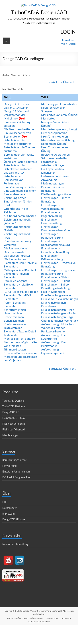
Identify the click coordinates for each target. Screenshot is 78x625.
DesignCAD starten (16, 107)
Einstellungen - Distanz (55, 277)
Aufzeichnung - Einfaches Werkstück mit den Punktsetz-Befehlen (57, 328)
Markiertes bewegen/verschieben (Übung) (55, 122)
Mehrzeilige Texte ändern (20, 338)
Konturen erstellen (15, 324)
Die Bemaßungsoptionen (56, 194)
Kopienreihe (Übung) (54, 143)
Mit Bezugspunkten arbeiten (59, 104)
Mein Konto (68, 43)
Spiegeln (46, 111)
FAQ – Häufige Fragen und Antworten (25, 618)
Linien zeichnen (13, 313)
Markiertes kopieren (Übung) (59, 115)
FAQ (4, 502)
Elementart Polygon (16, 273)
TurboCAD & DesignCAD (39, 12)
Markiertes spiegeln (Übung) (59, 129)
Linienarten (48, 172)
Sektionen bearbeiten (54, 158)
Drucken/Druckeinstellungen (59, 299)
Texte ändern (12, 335)
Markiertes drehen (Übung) (58, 140)
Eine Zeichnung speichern (20, 190)
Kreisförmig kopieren (54, 136)
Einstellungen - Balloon (55, 284)
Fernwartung (9, 466)
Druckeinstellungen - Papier (59, 313)
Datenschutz (9, 508)
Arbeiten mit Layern (53, 165)
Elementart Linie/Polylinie (20, 263)
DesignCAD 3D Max (13, 418)
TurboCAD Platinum (13, 406)
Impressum (8, 514)
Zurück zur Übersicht (62, 82)
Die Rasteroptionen (16, 248)
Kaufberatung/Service (14, 460)
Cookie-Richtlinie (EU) (39, 621)
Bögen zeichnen (14, 320)
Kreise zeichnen (14, 317)
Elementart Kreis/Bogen (19, 284)
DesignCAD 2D (10, 412)
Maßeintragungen (52, 183)
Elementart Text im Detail (20, 331)
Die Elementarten (15, 259)
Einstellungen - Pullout (55, 281)
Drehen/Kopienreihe (54, 133)
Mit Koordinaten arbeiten (20, 216)
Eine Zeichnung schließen (20, 187)
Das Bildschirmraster (17, 255)
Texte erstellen (13, 327)
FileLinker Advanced (13, 429)
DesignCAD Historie (17, 104)
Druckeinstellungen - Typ (57, 317)
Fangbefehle (49, 161)
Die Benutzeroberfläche (19, 129)
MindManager (10, 435)
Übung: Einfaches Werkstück (59, 320)
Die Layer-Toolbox (52, 169)
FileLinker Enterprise (13, 424)
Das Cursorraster (15, 252)
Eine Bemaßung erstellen (56, 295)
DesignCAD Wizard (16, 111)
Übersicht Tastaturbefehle (20, 161)
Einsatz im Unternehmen (16, 472)
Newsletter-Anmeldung (15, 544)
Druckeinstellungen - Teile (57, 309)
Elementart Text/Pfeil (17, 295)
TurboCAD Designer (13, 401)
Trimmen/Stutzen (15, 349)
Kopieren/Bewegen (53, 107)
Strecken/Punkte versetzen (21, 353)
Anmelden (68, 40)
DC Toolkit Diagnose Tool (16, 477)
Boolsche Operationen (55, 154)
